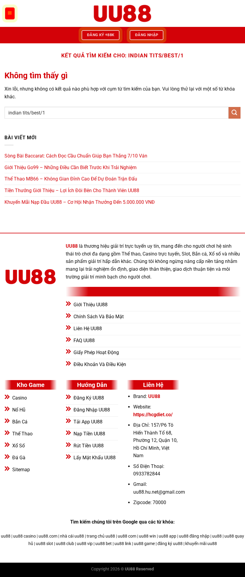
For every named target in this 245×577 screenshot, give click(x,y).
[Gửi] (235, 113)
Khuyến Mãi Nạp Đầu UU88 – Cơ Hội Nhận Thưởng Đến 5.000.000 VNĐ (79, 202)
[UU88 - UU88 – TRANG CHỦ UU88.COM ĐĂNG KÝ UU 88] (122, 13)
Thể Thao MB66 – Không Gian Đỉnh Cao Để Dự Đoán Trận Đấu (70, 179)
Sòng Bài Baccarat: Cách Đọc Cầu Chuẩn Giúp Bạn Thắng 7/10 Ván (75, 156)
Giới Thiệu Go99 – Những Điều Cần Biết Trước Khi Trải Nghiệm (70, 167)
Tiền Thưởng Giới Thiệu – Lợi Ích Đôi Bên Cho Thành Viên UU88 (71, 190)
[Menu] (10, 13)
